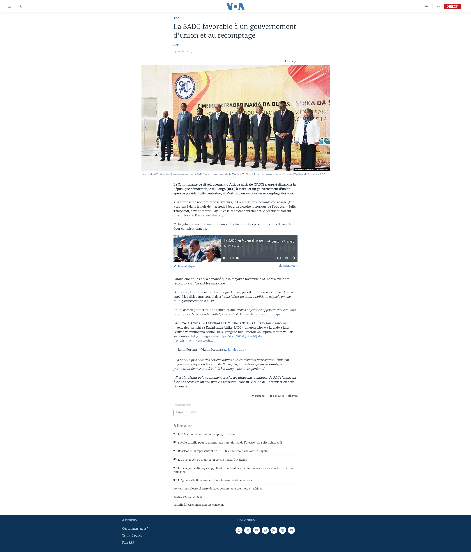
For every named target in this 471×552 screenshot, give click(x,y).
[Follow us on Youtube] (256, 530)
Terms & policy (132, 535)
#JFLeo (259, 336)
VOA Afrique (236, 246)
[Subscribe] (291, 530)
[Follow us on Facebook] (239, 530)
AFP (176, 44)
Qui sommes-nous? (135, 528)
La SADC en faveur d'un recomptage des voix (256, 241)
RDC (176, 18)
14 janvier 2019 (235, 349)
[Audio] (438, 6)
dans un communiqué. (266, 314)
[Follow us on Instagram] (265, 530)
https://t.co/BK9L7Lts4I (236, 336)
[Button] (291, 61)
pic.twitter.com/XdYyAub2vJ (194, 341)
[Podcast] (282, 530)
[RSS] (273, 530)
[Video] (427, 6)
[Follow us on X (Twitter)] (247, 530)
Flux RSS (128, 542)
